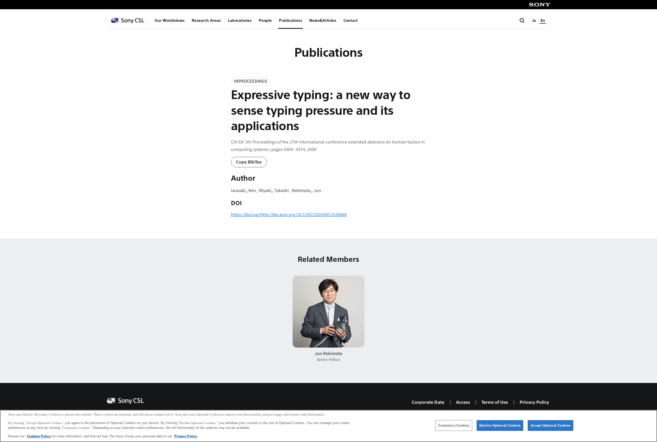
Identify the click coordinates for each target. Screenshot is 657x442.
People (265, 20)
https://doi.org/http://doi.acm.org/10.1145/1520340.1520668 (289, 214)
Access (463, 402)
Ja (534, 20)
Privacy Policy (534, 402)
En (542, 20)
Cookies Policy (39, 436)
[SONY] (539, 4)
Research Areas (206, 20)
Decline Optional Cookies (499, 425)
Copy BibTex (249, 162)
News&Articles (322, 20)
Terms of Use (494, 402)
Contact (350, 20)
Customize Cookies (453, 425)
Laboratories (240, 20)
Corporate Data (428, 402)
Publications (290, 20)
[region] (328, 426)
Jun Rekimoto (328, 353)
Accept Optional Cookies (550, 425)
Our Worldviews (169, 20)
